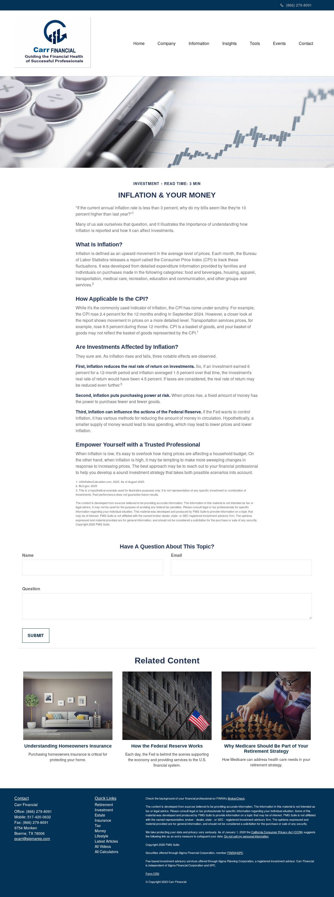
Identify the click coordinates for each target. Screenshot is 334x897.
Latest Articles (106, 841)
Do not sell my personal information (246, 836)
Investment (104, 809)
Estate (100, 815)
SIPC (240, 852)
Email (176, 555)
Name (28, 555)
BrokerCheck (236, 798)
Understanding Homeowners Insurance (68, 746)
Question (31, 589)
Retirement (104, 804)
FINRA (231, 852)
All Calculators (106, 851)
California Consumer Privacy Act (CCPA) (277, 832)
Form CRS (152, 873)
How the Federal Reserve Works (167, 746)
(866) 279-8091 (299, 5)
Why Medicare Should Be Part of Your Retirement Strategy (266, 748)
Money (100, 830)
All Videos (103, 846)
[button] (166, 43)
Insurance (103, 820)
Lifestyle (101, 835)
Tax (98, 825)
